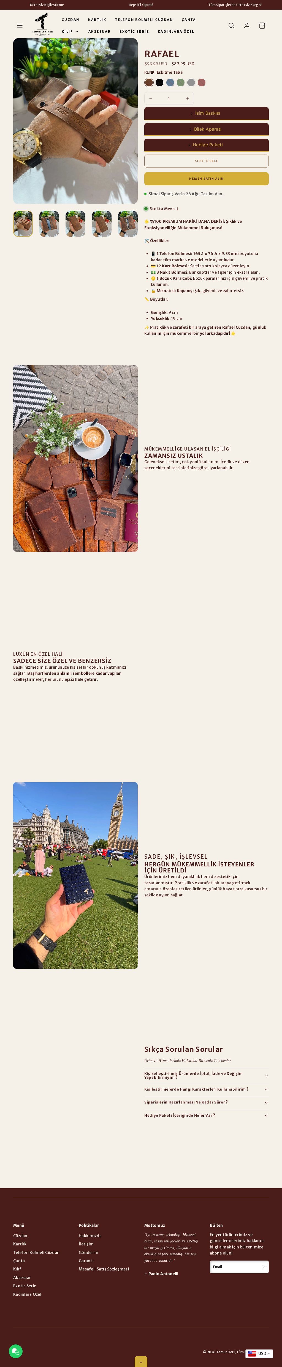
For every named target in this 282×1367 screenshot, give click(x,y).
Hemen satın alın (206, 178)
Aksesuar (99, 31)
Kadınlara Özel (176, 31)
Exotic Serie (134, 31)
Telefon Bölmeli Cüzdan (144, 20)
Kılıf (67, 31)
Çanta (189, 20)
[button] (19, 25)
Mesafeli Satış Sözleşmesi (104, 1269)
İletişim (86, 1244)
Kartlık (97, 20)
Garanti (86, 1260)
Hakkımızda (90, 1235)
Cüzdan (70, 20)
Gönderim (88, 1252)
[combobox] (259, 1353)
